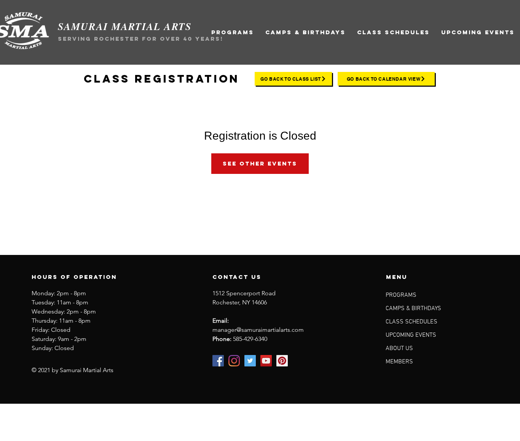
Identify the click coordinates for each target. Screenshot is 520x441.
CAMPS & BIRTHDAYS (413, 308)
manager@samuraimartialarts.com (258, 329)
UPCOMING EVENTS (411, 335)
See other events (260, 163)
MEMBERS (399, 362)
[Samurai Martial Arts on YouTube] (266, 360)
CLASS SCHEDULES (411, 322)
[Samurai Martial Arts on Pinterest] (282, 360)
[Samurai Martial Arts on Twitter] (250, 360)
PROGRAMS (401, 295)
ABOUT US (399, 348)
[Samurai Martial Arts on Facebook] (218, 360)
